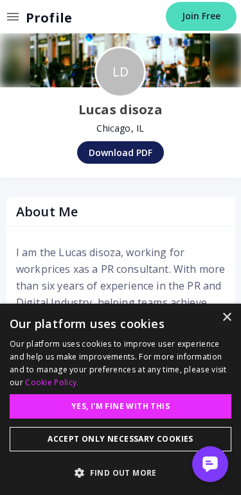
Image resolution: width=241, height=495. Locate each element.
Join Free (201, 16)
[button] (120, 472)
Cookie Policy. (51, 382)
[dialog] (120, 399)
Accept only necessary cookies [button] (120, 438)
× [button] (226, 317)
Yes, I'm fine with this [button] (120, 406)
